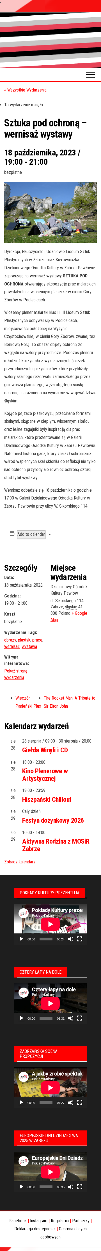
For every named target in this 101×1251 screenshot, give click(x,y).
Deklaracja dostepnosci (35, 1228)
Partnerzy (80, 1220)
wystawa (29, 646)
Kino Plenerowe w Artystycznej (45, 774)
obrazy (10, 640)
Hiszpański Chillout (47, 799)
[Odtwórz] (21, 939)
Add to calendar (31, 534)
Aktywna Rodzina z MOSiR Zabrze (55, 845)
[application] (50, 924)
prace (37, 640)
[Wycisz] (71, 939)
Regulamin (60, 1220)
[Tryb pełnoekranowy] (79, 939)
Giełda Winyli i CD (45, 750)
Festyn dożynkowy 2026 (53, 820)
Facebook (18, 1220)
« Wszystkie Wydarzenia (25, 90)
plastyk (24, 640)
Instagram (38, 1220)
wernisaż (12, 646)
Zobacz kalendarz (20, 862)
